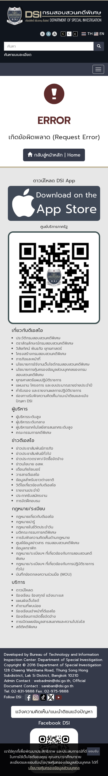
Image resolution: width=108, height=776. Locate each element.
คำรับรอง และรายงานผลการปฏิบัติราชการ (48, 390)
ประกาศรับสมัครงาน (31, 495)
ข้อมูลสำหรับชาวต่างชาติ (35, 480)
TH (89, 34)
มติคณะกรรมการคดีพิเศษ (36, 532)
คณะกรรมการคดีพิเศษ (33, 432)
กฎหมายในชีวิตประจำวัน (34, 527)
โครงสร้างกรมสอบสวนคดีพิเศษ (41, 354)
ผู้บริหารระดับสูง (28, 417)
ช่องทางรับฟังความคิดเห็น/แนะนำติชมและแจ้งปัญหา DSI (52, 398)
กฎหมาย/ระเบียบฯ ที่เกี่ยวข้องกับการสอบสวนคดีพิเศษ (54, 556)
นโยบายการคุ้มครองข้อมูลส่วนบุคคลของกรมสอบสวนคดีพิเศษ (51, 372)
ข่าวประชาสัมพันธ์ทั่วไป (33, 453)
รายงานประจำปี (28, 490)
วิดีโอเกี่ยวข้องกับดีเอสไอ (36, 485)
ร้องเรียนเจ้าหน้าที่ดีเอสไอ (35, 611)
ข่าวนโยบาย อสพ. (30, 464)
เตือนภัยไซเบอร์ (28, 469)
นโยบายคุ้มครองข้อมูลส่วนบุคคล (54, 768)
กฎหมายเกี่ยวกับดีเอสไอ (35, 516)
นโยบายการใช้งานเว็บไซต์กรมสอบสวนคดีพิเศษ (53, 364)
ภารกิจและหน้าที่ (28, 359)
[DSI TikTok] (43, 697)
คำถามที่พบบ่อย (28, 606)
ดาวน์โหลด (24, 590)
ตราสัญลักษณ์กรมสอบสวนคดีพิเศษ (44, 343)
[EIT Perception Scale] (54, 277)
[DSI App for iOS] (54, 203)
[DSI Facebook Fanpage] (29, 697)
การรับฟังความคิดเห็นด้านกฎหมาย (43, 537)
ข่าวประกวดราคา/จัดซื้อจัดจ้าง (39, 459)
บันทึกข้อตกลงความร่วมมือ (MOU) (44, 574)
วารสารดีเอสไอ (27, 474)
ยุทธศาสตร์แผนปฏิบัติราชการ (38, 380)
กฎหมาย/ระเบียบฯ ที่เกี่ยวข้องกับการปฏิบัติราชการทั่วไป (55, 566)
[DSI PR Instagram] (36, 697)
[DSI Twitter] (51, 697)
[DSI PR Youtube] (58, 697)
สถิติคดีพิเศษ (26, 627)
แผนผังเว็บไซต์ (27, 600)
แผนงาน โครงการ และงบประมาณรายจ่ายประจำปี (54, 385)
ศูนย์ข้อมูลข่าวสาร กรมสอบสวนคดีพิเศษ (47, 543)
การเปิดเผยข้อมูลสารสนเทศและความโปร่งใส (50, 621)
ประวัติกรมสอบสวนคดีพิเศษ (38, 338)
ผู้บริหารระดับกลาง (30, 422)
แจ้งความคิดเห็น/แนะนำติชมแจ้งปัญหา (54, 711)
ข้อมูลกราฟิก (26, 548)
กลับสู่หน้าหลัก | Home (56, 155)
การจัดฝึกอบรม (28, 501)
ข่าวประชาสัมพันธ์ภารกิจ (34, 448)
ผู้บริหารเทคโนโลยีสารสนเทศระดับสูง (44, 427)
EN (101, 34)
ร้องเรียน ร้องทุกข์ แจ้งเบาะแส (39, 595)
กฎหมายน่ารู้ (25, 522)
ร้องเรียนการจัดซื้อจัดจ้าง (36, 616)
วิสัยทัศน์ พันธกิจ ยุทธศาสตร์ (39, 348)
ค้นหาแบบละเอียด (17, 55)
